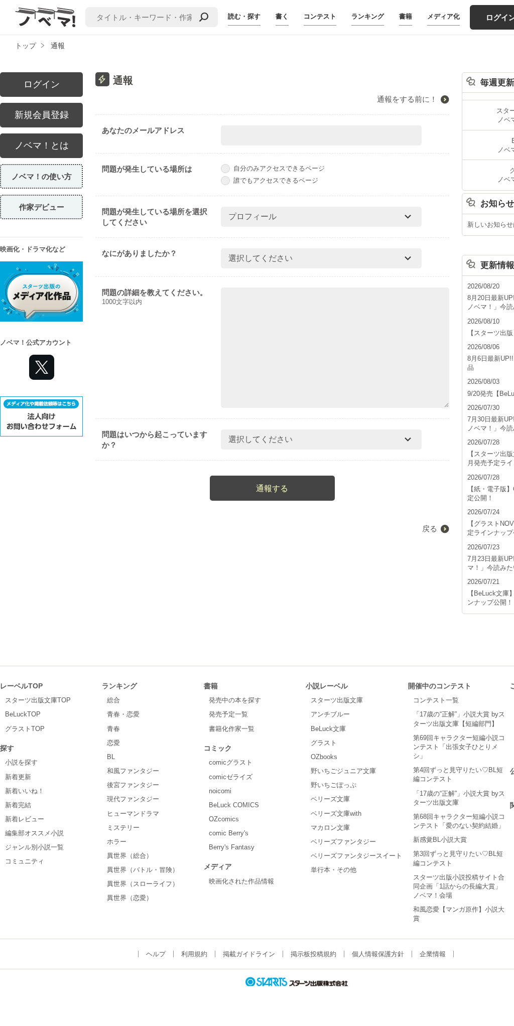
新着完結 (18, 805)
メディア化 (443, 16)
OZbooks (324, 757)
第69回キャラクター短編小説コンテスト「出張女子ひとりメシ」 (459, 747)
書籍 (405, 16)
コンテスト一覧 (436, 700)
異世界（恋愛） (130, 898)
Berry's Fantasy (231, 847)
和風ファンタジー (133, 771)
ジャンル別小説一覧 (34, 847)
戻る (429, 528)
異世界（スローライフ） (143, 884)
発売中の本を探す (235, 700)
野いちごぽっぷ (333, 785)
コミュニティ (24, 861)
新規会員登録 (42, 115)
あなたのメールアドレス (143, 130)
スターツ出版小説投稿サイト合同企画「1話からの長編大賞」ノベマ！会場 (458, 886)
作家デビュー (41, 207)
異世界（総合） (130, 855)
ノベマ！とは (42, 145)
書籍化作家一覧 (231, 728)
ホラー (116, 841)
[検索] (204, 17)
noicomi (220, 791)
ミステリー (123, 827)
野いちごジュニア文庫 (343, 771)
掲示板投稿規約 (313, 954)
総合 (113, 700)
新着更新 (18, 777)
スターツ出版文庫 (337, 700)
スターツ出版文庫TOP (38, 700)
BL (111, 757)
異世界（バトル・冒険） (143, 869)
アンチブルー (330, 714)
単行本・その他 (333, 869)
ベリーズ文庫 (330, 799)
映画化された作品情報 (241, 881)
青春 (113, 728)
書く (282, 16)
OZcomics (224, 819)
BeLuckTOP (23, 714)
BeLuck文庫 (328, 728)
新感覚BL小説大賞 (440, 839)
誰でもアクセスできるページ (275, 180)
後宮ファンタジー (133, 785)
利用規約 (194, 954)
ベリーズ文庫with (336, 813)
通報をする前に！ (407, 99)
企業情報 (433, 954)
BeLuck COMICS (234, 805)
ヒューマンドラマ (133, 813)
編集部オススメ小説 (34, 833)
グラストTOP (25, 728)
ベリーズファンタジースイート (356, 855)
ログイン (42, 84)
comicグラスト (230, 762)
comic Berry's (228, 833)
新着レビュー (24, 819)
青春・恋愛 (123, 714)
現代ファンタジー (133, 799)
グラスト (324, 743)
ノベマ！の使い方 (42, 176)
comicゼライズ (230, 777)
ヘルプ (156, 954)
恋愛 (113, 743)
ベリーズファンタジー (343, 841)
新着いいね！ (24, 791)
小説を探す (21, 762)
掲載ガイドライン (249, 954)
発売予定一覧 (228, 714)
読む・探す (244, 16)
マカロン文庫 (330, 827)
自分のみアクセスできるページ (279, 168)
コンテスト (320, 16)
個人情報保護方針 (378, 954)
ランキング (367, 16)
